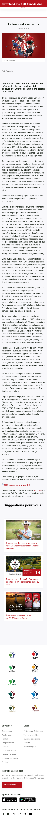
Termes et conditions (31, 735)
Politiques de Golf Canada (33, 731)
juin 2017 (38, 490)
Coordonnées (7, 731)
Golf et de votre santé (10, 758)
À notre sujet (6, 735)
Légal (26, 725)
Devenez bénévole (9, 754)
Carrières (5, 746)
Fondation (6, 739)
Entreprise (7, 725)
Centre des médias (9, 750)
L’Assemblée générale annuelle (32, 741)
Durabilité (5, 762)
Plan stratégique (30, 746)
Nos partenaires (8, 742)
